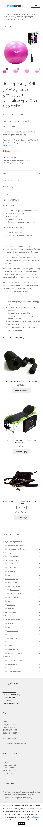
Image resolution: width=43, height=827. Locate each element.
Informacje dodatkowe (11, 180)
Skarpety (8, 553)
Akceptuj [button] (21, 823)
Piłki (28, 160)
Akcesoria (10, 608)
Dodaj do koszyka (21, 390)
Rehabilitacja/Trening (23, 14)
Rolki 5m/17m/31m (13, 586)
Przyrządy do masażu (14, 653)
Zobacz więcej (21, 452)
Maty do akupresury (12, 556)
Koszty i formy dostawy (11, 694)
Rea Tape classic (16, 594)
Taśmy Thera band (13, 649)
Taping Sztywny (10, 612)
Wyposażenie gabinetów (13, 542)
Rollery (34, 14)
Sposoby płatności (9, 697)
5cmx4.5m (10, 564)
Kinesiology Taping (11, 579)
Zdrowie (7, 657)
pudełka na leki (12, 664)
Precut (9, 601)
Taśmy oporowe (12, 631)
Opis (4, 173)
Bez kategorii (21, 160)
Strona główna (10, 14)
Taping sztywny (12, 597)
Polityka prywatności (11, 703)
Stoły (9, 642)
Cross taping (11, 605)
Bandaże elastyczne (12, 560)
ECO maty (13, 638)
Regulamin (7, 700)
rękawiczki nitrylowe (14, 660)
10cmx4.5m (11, 571)
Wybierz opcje (21, 517)
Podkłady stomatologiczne (16, 549)
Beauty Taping (12, 582)
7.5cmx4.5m (11, 568)
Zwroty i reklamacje (10, 692)
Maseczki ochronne (14, 672)
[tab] (22, 174)
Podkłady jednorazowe (15, 545)
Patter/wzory (14, 590)
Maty (9, 634)
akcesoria (13, 160)
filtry (9, 668)
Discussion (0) (8, 186)
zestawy (10, 575)
